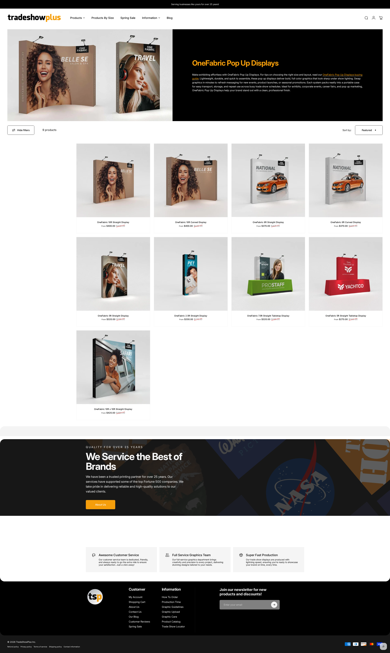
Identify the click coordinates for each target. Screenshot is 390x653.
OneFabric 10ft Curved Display (190, 222)
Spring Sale (135, 626)
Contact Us (135, 611)
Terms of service (40, 647)
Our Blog (134, 616)
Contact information (72, 647)
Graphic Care (169, 616)
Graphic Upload (171, 611)
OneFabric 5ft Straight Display (113, 315)
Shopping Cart (137, 601)
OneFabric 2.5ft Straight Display (190, 315)
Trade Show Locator (173, 626)
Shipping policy (55, 647)
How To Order (170, 597)
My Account (135, 597)
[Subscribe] (274, 605)
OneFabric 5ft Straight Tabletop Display (345, 315)
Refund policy (13, 647)
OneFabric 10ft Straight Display (113, 222)
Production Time (171, 601)
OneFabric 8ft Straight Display (268, 222)
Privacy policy (26, 647)
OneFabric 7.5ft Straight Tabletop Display (268, 315)
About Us (134, 606)
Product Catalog (171, 621)
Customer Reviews (139, 621)
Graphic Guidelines (172, 606)
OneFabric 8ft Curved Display (346, 222)
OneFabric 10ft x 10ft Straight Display (113, 409)
